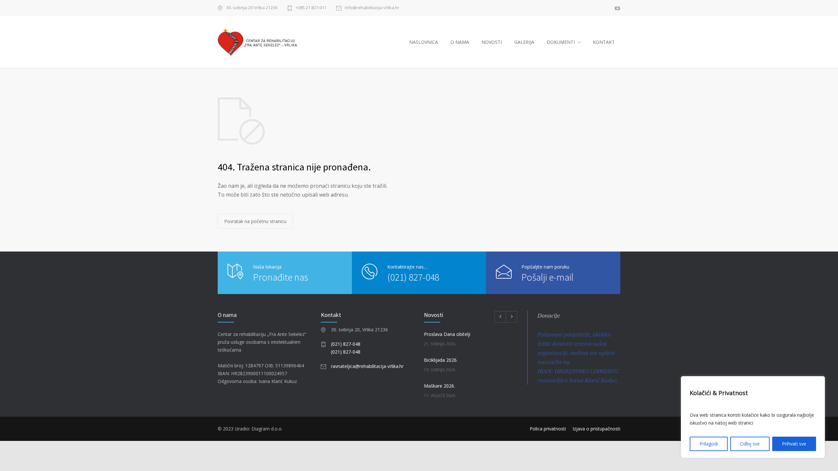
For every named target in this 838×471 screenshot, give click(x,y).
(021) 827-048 (413, 277)
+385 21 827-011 (311, 8)
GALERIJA (524, 42)
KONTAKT (604, 42)
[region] (753, 417)
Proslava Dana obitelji (447, 334)
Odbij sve (750, 444)
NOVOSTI (492, 42)
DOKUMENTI (561, 42)
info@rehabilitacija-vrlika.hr (372, 8)
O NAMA (459, 42)
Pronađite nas (280, 277)
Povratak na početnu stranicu (255, 221)
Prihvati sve (794, 444)
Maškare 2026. (439, 386)
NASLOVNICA (423, 42)
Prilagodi (709, 444)
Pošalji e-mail (547, 277)
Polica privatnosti (548, 429)
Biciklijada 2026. (441, 360)
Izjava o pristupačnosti (596, 429)
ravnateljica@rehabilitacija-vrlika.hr (367, 366)
